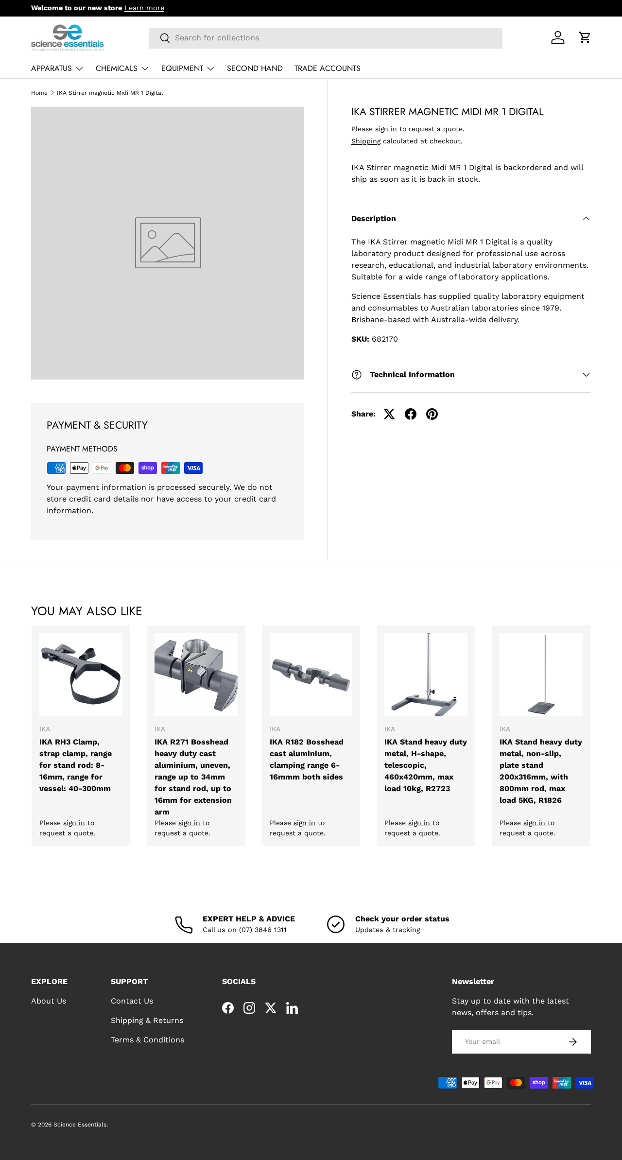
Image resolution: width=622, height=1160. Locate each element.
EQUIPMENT (182, 68)
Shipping (365, 141)
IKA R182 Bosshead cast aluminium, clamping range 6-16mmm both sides (307, 759)
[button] (585, 37)
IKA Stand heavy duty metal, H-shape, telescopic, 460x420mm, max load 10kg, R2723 (425, 765)
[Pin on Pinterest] (432, 414)
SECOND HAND (255, 68)
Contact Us (132, 1000)
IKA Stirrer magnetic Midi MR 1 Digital (110, 93)
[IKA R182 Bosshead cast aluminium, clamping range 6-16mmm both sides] (311, 674)
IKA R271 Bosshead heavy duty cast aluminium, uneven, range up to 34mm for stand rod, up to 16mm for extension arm (193, 776)
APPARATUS (51, 68)
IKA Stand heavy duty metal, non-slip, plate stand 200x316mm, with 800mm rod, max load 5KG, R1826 (541, 771)
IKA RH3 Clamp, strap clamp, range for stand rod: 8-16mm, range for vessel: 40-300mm (75, 765)
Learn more (144, 8)
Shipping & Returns (147, 1020)
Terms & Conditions (147, 1039)
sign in (386, 129)
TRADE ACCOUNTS (327, 68)
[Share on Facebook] (410, 414)
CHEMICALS (117, 68)
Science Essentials (79, 1124)
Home (39, 93)
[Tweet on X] (389, 414)
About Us (48, 1000)
